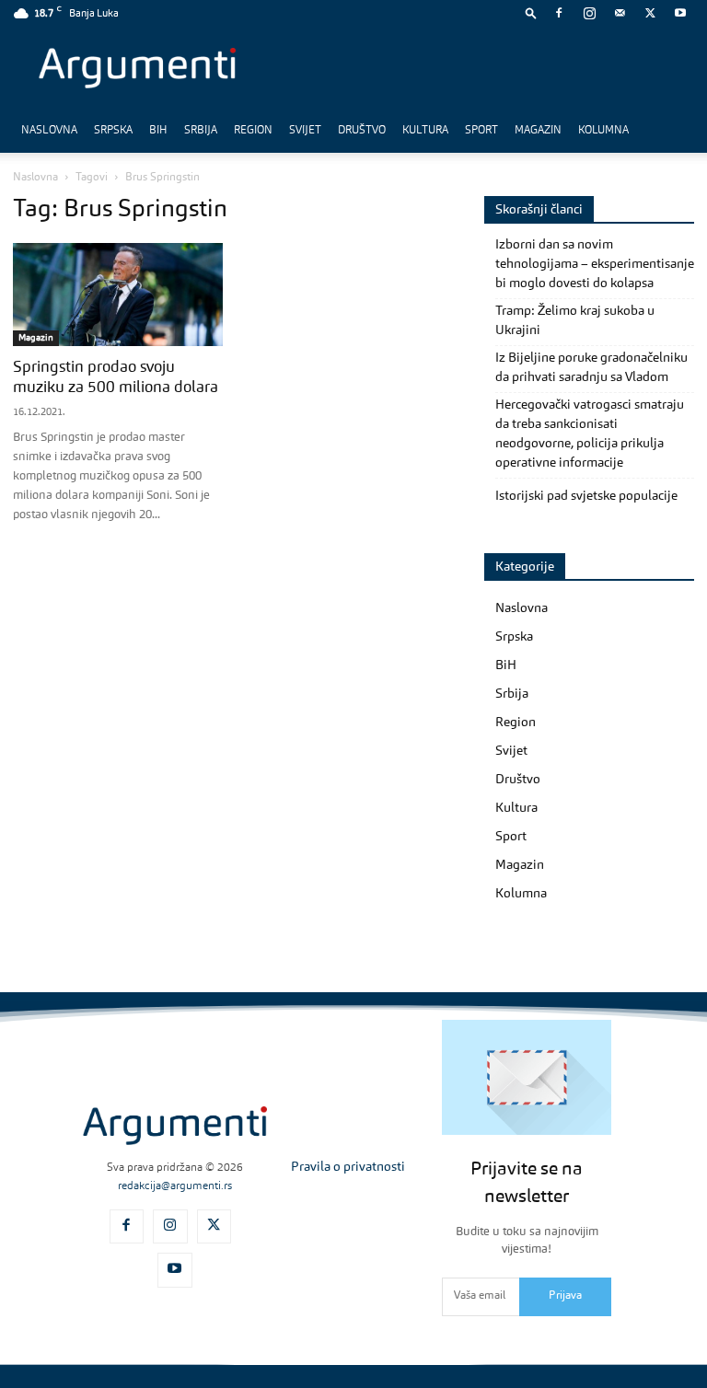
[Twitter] (650, 13)
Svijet (305, 130)
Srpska (113, 130)
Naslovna (49, 130)
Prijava (565, 1295)
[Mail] (619, 13)
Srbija (200, 130)
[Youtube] (680, 13)
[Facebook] (559, 13)
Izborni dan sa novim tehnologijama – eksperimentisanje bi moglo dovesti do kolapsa (594, 264)
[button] (531, 12)
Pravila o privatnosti (348, 1167)
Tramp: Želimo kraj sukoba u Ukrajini (575, 321)
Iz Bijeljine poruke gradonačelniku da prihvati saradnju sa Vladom (591, 368)
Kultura (425, 130)
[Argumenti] (175, 1126)
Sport (481, 130)
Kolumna (603, 130)
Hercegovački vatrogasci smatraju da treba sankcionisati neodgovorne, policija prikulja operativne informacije (589, 434)
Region (253, 130)
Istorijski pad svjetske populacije (586, 496)
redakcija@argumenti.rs (175, 1186)
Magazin (538, 130)
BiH (158, 130)
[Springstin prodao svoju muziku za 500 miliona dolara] (118, 294)
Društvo (362, 130)
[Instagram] (589, 13)
